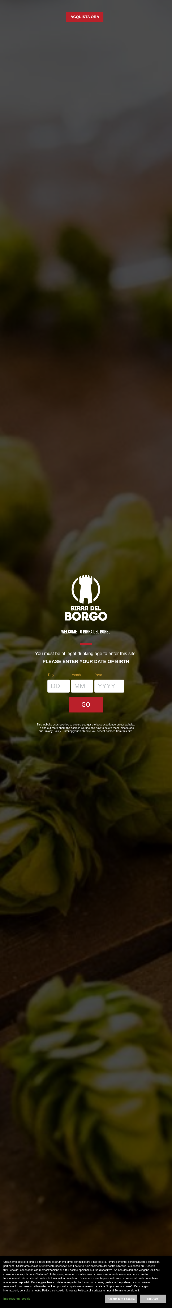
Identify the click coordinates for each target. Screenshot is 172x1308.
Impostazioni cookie (16, 1298)
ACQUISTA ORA (84, 17)
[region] (86, 1282)
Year (98, 675)
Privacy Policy (52, 731)
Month (76, 675)
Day (51, 675)
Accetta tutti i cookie (121, 1298)
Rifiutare (152, 1298)
